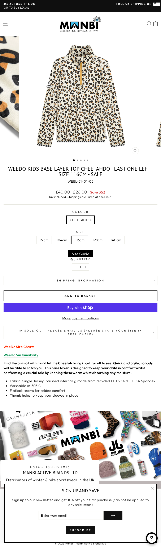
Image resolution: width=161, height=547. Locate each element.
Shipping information (81, 280)
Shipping (73, 197)
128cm (97, 240)
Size (80, 232)
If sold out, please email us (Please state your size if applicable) (80, 332)
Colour (80, 211)
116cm (79, 240)
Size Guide (80, 254)
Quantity (80, 259)
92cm (44, 240)
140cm (115, 240)
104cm (61, 240)
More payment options (80, 318)
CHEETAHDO (80, 220)
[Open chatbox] (152, 538)
